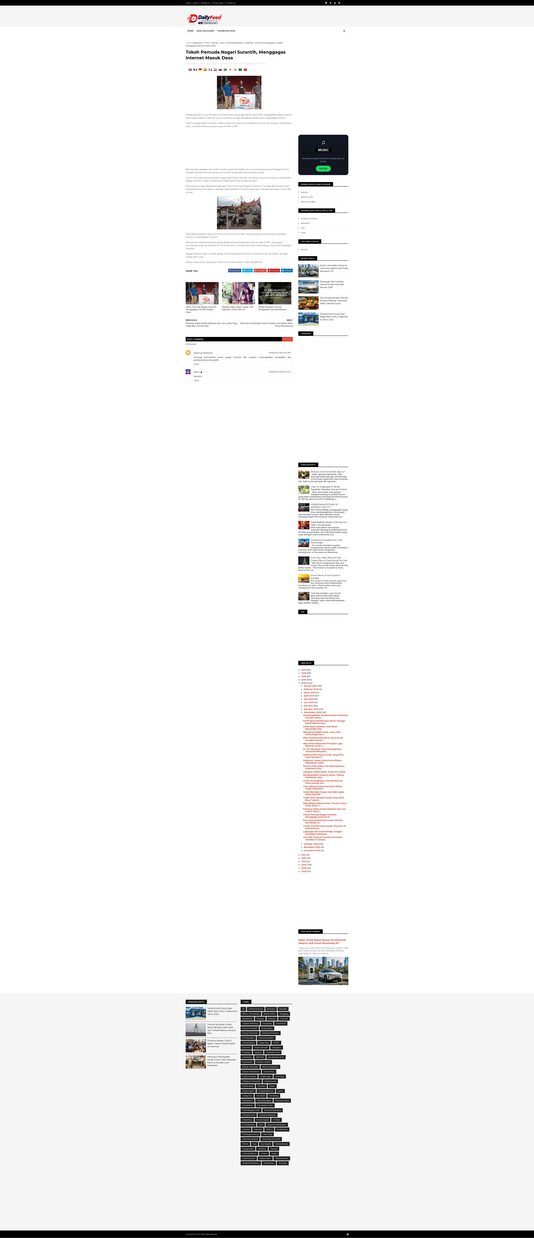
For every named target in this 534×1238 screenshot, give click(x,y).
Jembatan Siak (273, 1052)
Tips (303, 228)
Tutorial (274, 1149)
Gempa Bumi (248, 1043)
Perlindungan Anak (251, 1110)
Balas (196, 364)
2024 (304, 864)
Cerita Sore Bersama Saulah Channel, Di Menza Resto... (324, 827)
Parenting (273, 1096)
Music (272, 1086)
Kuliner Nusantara (270, 1067)
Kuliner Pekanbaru (251, 1071)
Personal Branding (272, 1110)
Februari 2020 (311, 689)
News (222, 43)
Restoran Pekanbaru (277, 1125)
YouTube (283, 1163)
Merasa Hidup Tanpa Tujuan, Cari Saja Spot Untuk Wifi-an (237, 308)
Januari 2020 (311, 686)
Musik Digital (248, 1091)
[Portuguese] (226, 69)
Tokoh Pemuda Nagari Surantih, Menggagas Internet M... (320, 815)
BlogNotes (197, 43)
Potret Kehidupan (234, 43)
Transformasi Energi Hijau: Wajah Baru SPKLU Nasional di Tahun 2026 (333, 317)
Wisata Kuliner (308, 202)
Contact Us (230, 3)
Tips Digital (266, 1144)
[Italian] (211, 69)
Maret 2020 (310, 692)
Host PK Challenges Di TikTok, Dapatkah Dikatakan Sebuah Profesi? (329, 488)
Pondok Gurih (249, 1115)
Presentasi (248, 43)
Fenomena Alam (266, 1038)
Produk (276, 1120)
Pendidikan (248, 1105)
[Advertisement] (297, 16)
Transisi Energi (281, 1144)
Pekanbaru (248, 1100)
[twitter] (330, 3)
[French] (196, 69)
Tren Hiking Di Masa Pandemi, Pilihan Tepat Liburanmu (322, 787)
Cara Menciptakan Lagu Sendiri (326, 593)
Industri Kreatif (261, 1047)
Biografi (305, 223)
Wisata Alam (307, 197)
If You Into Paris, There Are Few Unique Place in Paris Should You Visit (329, 559)
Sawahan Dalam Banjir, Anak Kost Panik (324, 772)
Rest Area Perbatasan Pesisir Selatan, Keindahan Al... (323, 821)
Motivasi (214, 43)
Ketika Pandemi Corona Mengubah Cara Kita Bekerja (272, 308)
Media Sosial (270, 1081)
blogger (287, 339)
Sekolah (258, 1129)
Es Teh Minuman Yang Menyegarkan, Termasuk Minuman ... (322, 750)
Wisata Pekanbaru (251, 1163)
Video (274, 1153)
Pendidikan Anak (265, 1105)
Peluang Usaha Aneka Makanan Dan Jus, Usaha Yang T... (324, 810)
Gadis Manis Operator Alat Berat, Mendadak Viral (320, 727)
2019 (304, 679)
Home (188, 3)
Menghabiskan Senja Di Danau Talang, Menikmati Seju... (323, 776)
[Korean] (236, 69)
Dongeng (267, 1023)
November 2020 (312, 847)
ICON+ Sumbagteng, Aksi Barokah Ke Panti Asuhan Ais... (323, 781)
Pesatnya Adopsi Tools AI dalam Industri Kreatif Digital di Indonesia (221, 1043)
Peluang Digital (264, 1100)
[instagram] (339, 3)
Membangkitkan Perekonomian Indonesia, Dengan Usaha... (325, 716)
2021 (304, 855)
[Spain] (206, 69)
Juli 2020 (309, 706)
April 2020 (309, 695)
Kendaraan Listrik (276, 1057)
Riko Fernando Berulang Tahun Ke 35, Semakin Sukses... (323, 739)
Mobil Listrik (248, 1086)
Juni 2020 (309, 702)
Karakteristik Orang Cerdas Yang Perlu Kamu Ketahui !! (323, 756)
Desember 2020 (312, 850)
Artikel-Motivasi (309, 219)
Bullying (271, 1019)
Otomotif (260, 1096)
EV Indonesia (248, 1038)
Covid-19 (284, 1019)
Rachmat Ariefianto (203, 353)
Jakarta (258, 1052)
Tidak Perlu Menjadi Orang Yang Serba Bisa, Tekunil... (323, 798)
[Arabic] (241, 69)
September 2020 (313, 712)
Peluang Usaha (282, 1100)
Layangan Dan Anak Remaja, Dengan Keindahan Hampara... (322, 832)
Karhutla (260, 1057)
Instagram (276, 1047)
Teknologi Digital (250, 1139)
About (195, 3)
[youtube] (335, 3)
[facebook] (326, 3)
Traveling (262, 1149)
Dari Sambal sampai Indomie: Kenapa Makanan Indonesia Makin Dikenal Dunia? (334, 301)
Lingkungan (265, 1076)
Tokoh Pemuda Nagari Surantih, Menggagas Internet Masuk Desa (201, 309)
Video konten (249, 1158)
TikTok (304, 249)
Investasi (246, 1052)
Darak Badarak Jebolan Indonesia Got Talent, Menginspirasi (329, 523)
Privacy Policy (217, 3)
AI (243, 1009)
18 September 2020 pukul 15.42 (280, 372)
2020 (304, 683)
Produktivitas (248, 1125)
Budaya (304, 192)
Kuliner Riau (269, 1071)
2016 (304, 673)
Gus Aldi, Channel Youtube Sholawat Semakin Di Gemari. (322, 838)
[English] (191, 69)
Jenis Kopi (247, 1057)
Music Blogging (205, 31)
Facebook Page (226, 31)
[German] (201, 69)
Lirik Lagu (279, 1076)
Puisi (303, 233)
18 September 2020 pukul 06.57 (280, 353)
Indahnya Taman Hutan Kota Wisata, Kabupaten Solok (322, 761)
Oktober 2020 (311, 844)
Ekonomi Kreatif (250, 1028)
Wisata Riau (269, 1163)
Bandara (271, 1009)
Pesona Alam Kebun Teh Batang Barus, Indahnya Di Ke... (324, 767)
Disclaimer (205, 3)
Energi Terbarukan (270, 1033)
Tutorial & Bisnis (249, 1153)
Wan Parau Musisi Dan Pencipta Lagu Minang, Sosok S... (322, 744)
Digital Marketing (250, 1023)
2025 (304, 868)
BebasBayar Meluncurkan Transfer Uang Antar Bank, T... (324, 804)
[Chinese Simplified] (246, 69)
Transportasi (248, 1149)
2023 (304, 861)
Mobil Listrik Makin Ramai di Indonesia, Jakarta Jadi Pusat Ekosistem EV (334, 268)
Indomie (246, 1047)
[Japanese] (231, 69)
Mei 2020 (309, 699)
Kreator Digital (263, 1062)
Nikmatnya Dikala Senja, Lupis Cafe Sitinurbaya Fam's (322, 733)
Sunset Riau (282, 1129)
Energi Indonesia (250, 1033)
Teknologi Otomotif (271, 1139)
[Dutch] (216, 69)
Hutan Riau (264, 1043)
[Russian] (221, 69)
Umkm (264, 1153)
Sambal (246, 1129)
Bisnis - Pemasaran (251, 1014)
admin (197, 372)
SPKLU (269, 1129)
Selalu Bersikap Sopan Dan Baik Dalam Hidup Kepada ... (323, 793)
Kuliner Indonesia (250, 1067)
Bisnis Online (269, 1014)
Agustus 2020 (311, 709)
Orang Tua (247, 1096)
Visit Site (323, 168)
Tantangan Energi (250, 1134)
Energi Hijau (267, 1028)
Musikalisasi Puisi (266, 1091)
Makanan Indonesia (251, 1081)
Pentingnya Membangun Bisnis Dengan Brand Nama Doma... (324, 722)
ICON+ (207, 43)
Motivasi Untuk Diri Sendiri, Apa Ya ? (328, 472)
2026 (304, 871)
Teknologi (267, 1134)
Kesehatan (247, 1062)
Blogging (284, 1014)
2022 (304, 858)
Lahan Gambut (249, 1076)
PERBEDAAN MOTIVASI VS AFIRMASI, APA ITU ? (324, 506)
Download (280, 1023)
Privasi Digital (263, 1120)
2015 (304, 670)
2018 (304, 676)
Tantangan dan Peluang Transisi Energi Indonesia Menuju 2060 (332, 284)
